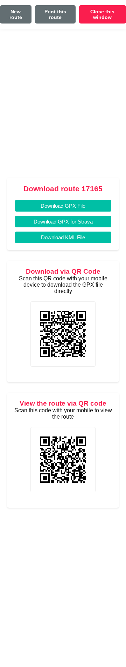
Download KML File (63, 237)
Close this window (102, 14)
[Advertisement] (63, 106)
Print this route (55, 14)
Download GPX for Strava (63, 222)
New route (15, 14)
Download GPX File (63, 206)
